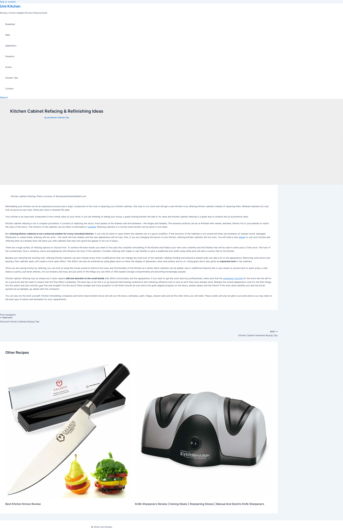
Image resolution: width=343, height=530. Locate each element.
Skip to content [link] (8, 1)
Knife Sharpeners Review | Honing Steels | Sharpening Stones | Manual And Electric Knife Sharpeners (199, 504)
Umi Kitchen (10, 6)
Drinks (8, 67)
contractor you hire (233, 278)
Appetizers (10, 45)
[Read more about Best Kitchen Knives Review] (68, 497)
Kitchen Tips (11, 77)
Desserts (9, 56)
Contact (9, 88)
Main (7, 35)
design (242, 237)
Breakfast (10, 24)
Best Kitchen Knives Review (23, 504)
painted (92, 226)
